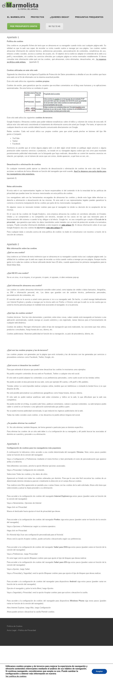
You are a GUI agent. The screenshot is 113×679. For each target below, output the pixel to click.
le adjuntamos (47, 228)
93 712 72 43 (54, 26)
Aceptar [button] (99, 671)
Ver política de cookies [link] (16, 676)
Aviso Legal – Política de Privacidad (21, 630)
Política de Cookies (14, 626)
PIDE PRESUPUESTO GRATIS (23, 26)
